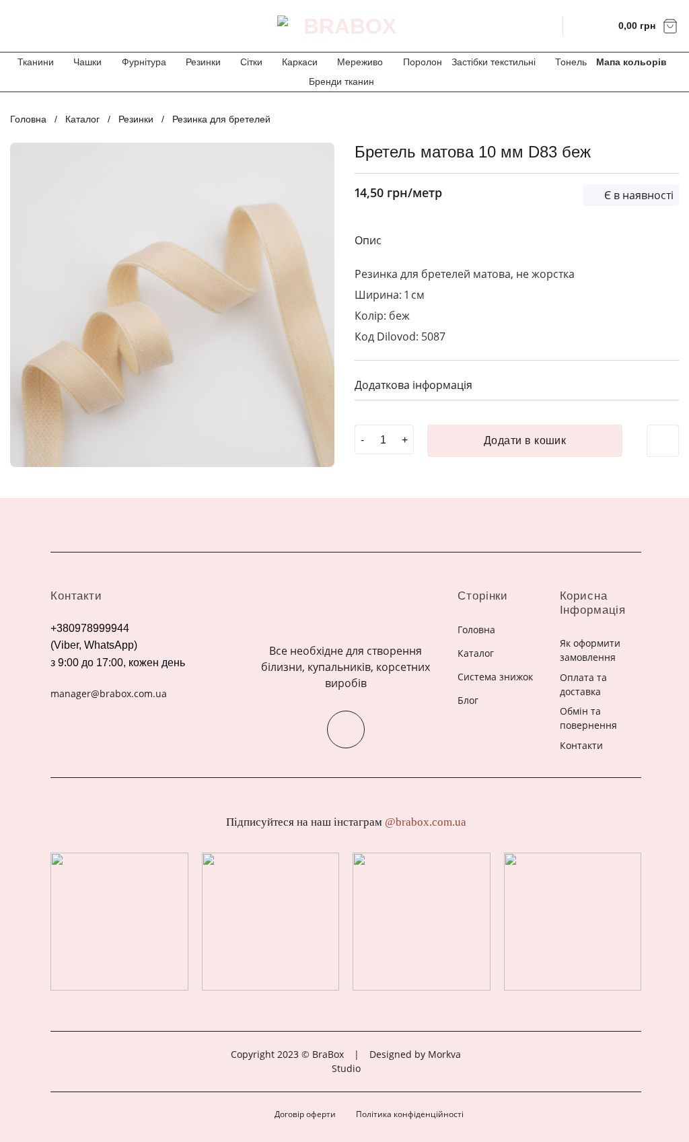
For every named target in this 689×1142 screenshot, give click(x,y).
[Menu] (19, 25)
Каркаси (300, 62)
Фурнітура (144, 62)
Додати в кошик (525, 440)
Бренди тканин (341, 81)
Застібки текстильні (493, 62)
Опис (368, 240)
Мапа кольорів (631, 62)
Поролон (422, 62)
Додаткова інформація (413, 385)
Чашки (87, 62)
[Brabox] (344, 26)
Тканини (35, 62)
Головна (28, 119)
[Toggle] (663, 384)
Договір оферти (305, 1114)
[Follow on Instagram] (346, 729)
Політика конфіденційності (410, 1114)
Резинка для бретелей (221, 119)
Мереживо (360, 62)
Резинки (203, 62)
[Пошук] (544, 25)
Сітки (251, 62)
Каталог (82, 119)
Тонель (571, 62)
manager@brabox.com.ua (108, 693)
